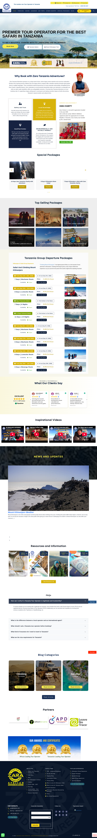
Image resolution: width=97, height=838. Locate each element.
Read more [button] (34, 405)
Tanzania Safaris (33, 47)
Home (14, 10)
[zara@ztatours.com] (8, 808)
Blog (72, 10)
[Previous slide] (11, 170)
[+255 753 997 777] (8, 813)
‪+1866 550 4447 (84, 6)
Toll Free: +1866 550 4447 (16, 810)
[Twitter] (59, 811)
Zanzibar (34, 10)
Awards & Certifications (75, 63)
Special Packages (64, 10)
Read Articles (21, 687)
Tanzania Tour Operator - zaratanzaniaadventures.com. (32, 835)
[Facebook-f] (56, 811)
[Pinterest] (66, 815)
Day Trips (41, 10)
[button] (93, 11)
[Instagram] (63, 811)
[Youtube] (56, 815)
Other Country (51, 10)
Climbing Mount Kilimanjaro (47, 264)
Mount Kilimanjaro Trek (52, 47)
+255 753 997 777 (14, 813)
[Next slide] (85, 170)
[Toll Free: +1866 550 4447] (8, 811)
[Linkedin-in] (66, 811)
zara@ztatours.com (15, 808)
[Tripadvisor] (59, 815)
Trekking (21, 10)
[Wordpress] (63, 815)
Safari (27, 10)
